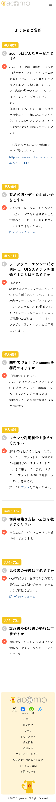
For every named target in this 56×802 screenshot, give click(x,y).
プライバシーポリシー (28, 754)
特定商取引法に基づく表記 (28, 760)
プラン (25, 487)
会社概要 (28, 742)
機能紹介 (28, 725)
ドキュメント (28, 736)
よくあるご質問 (28, 766)
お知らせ (28, 719)
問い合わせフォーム (22, 232)
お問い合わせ (28, 771)
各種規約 (28, 748)
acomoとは (28, 713)
